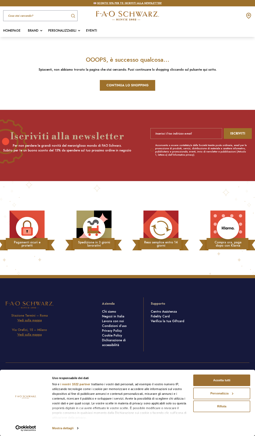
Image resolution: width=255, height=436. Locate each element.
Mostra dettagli (63, 428)
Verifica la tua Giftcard (167, 321)
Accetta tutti (221, 380)
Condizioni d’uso (114, 326)
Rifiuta (222, 406)
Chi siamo (109, 311)
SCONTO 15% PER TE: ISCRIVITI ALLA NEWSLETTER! (129, 3)
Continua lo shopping (127, 85)
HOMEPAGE (12, 30)
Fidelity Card (160, 316)
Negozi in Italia (113, 316)
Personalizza (219, 393)
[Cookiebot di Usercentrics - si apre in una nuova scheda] (25, 428)
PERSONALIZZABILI (62, 30)
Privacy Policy (112, 330)
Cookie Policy (112, 335)
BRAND (33, 30)
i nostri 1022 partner (75, 384)
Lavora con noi (113, 321)
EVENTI (91, 30)
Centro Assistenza (164, 311)
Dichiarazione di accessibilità (114, 342)
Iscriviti (237, 133)
